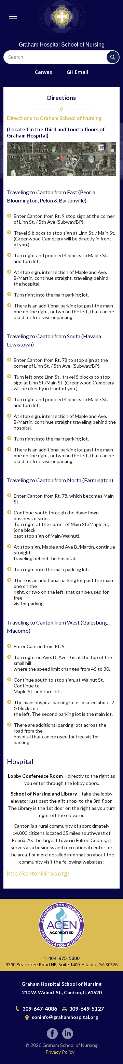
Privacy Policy (59, 1052)
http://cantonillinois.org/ (38, 873)
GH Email (77, 72)
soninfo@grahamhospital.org (65, 1017)
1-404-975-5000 (61, 958)
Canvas (43, 72)
